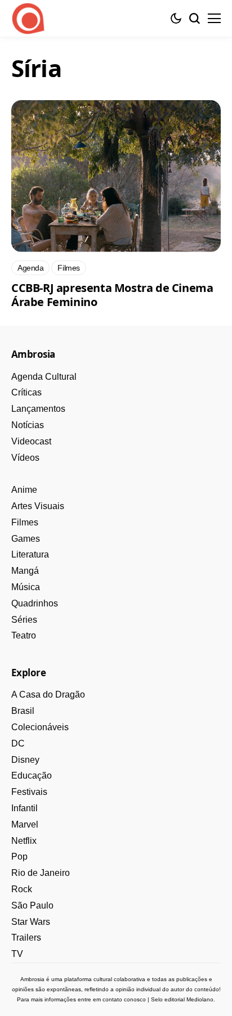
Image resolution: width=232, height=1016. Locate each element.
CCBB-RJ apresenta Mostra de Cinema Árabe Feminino (112, 294)
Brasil (22, 711)
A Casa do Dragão (48, 694)
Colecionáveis (40, 727)
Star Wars (30, 922)
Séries (24, 619)
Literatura (30, 554)
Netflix (24, 841)
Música (25, 587)
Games (25, 538)
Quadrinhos (34, 603)
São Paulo (32, 905)
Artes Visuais (37, 506)
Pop (19, 856)
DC (18, 743)
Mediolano (199, 999)
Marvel (24, 824)
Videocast (31, 441)
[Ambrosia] (28, 18)
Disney (25, 760)
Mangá (25, 571)
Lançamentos (38, 408)
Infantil (24, 808)
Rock (21, 889)
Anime (24, 489)
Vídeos (25, 457)
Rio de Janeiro (40, 873)
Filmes (24, 522)
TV (17, 954)
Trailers (26, 937)
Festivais (29, 792)
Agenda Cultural (44, 376)
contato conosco (124, 999)
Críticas (26, 392)
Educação (31, 775)
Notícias (27, 425)
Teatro (23, 635)
